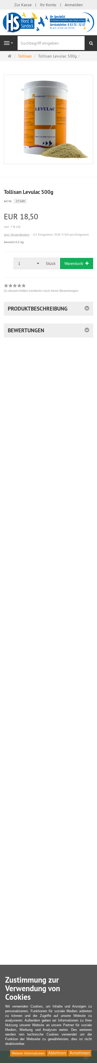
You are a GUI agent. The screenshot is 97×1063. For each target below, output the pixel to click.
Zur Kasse (23, 4)
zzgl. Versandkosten (16, 234)
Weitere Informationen (28, 1053)
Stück (51, 263)
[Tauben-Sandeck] (48, 21)
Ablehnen (57, 1053)
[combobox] (28, 263)
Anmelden (74, 4)
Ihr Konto (48, 4)
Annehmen (80, 1053)
